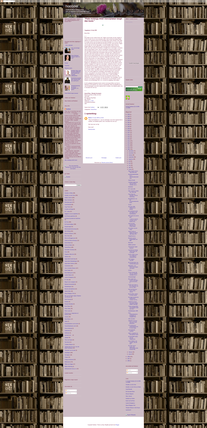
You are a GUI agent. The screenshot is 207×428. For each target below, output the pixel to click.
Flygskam (67, 65)
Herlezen (67, 256)
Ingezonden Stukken (69, 263)
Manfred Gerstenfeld (69, 284)
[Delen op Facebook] (105, 107)
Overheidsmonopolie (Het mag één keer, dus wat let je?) (76, 79)
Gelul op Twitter (68, 245)
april (130, 167)
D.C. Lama (67, 211)
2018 (128, 130)
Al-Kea (129, 270)
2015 (128, 136)
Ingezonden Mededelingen (71, 261)
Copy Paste (67, 207)
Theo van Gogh (68, 339)
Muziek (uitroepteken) (70, 288)
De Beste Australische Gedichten (72, 218)
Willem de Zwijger (69, 364)
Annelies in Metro (69, 193)
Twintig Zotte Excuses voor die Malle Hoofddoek (72, 347)
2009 (128, 149)
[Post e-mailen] (98, 107)
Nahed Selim (68, 291)
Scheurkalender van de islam (71, 323)
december (131, 151)
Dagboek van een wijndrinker (71, 213)
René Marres (68, 319)
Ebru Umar (67, 235)
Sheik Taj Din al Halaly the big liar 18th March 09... (133, 233)
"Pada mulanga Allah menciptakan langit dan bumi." (133, 307)
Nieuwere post (89, 157)
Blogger (117, 424)
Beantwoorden (91, 129)
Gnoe (66, 252)
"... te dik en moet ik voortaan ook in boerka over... (133, 220)
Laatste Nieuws (68, 275)
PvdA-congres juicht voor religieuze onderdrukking (133, 256)
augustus (131, 159)
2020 (128, 126)
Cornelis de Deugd (69, 209)
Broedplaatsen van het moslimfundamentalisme (133, 200)
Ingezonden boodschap (70, 258)
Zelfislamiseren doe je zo (70, 368)
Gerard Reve (94, 109)
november (131, 153)
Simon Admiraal (68, 328)
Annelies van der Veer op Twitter (133, 387)
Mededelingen (68, 286)
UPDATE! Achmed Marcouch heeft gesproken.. (132, 322)
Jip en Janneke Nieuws (70, 268)
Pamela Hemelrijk (69, 304)
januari (130, 354)
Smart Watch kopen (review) (71, 93)
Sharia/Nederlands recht (70, 326)
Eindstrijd (130, 186)
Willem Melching (68, 366)
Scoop (129, 204)
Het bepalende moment (131, 330)
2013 (128, 141)
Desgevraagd (68, 226)
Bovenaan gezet (68, 202)
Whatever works (68, 68)
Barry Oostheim (68, 200)
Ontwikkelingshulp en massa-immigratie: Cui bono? (75, 87)
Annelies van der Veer (70, 195)
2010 (128, 147)
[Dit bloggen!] (102, 107)
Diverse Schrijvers (69, 233)
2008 (128, 356)
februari (131, 352)
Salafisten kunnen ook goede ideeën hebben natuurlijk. (133, 303)
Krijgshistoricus (132, 236)
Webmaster (67, 361)
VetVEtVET (128, 410)
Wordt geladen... (129, 22)
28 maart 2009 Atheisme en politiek (131, 208)
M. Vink (66, 279)
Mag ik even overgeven (70, 282)
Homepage (103, 157)
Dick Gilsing (67, 231)
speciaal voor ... (68, 335)
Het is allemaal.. (69, 45)
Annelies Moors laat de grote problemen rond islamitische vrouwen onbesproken (76, 73)
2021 (128, 124)
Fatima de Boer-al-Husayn (71, 240)
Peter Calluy (67, 308)
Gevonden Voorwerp (69, 249)
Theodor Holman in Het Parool (133, 407)
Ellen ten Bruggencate (70, 238)
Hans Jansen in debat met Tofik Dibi (133, 191)
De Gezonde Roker (130, 391)
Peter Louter (67, 311)
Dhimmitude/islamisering (70, 229)
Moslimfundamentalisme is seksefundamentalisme (133, 176)
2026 (128, 114)
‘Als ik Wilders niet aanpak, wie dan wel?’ (132, 342)
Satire (66, 321)
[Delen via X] (104, 107)
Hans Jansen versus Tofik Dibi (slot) (133, 171)
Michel (90, 117)
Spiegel (66, 337)
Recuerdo (130, 242)
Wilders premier (132, 244)
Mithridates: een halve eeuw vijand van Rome (133, 267)
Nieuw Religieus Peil (69, 293)
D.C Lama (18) (131, 189)
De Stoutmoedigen (69, 224)
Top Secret (67, 342)
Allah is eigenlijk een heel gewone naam (133, 334)
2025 (128, 116)
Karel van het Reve (130, 400)
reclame (66, 316)
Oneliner (67, 301)
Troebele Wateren (69, 344)
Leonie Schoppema (69, 277)
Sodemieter (67, 330)
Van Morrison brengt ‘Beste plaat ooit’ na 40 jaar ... (133, 251)
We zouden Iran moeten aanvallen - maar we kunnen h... (133, 280)
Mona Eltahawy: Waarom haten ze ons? (75, 57)
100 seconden (131, 318)
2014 (128, 138)
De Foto (66, 222)
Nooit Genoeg (68, 299)
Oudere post (118, 157)
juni (130, 163)
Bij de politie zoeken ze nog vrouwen (133, 294)
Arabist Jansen (68, 197)
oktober (131, 155)
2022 (128, 122)
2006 (128, 360)
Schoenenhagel (132, 277)
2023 (128, 120)
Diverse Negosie (129, 393)
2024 (128, 118)
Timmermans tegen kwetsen (132, 247)
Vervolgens (67, 355)
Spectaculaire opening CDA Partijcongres (132, 225)
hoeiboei (71, 6)
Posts (68, 390)
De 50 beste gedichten (70, 216)
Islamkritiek (67, 265)
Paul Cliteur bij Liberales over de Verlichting (133, 195)
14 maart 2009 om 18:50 (98, 117)
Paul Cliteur (67, 306)
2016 (128, 134)
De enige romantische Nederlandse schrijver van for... (133, 298)
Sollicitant (67, 333)
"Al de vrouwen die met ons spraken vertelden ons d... (133, 274)
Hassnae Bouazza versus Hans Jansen (132, 290)
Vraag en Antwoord (69, 359)
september (131, 157)
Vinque (66, 357)
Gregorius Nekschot (69, 254)
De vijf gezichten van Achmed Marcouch (133, 263)
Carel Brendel (68, 204)
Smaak (66, 63)
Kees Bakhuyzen (69, 272)
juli (129, 161)
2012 (128, 143)
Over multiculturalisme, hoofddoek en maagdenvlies (133, 314)
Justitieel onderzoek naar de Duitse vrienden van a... (133, 183)
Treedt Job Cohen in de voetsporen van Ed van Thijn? (133, 286)
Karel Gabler (68, 270)
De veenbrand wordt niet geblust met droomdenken (133, 212)
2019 (128, 128)
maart (130, 169)
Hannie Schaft (131, 180)
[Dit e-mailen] (101, 107)
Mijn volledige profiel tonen (71, 160)
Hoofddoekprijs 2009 (133, 311)
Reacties (69, 393)
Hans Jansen (129, 396)
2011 (128, 145)
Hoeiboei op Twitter (130, 398)
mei (130, 165)
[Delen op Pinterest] (107, 107)
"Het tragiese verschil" (131, 260)
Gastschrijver (68, 242)
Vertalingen (67, 352)
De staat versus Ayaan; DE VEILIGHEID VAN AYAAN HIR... (133, 347)
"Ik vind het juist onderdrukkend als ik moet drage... (133, 327)
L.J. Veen (91, 100)
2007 (128, 358)
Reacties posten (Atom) (107, 162)
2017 (128, 132)
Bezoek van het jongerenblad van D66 (132, 239)
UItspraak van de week (70, 350)
